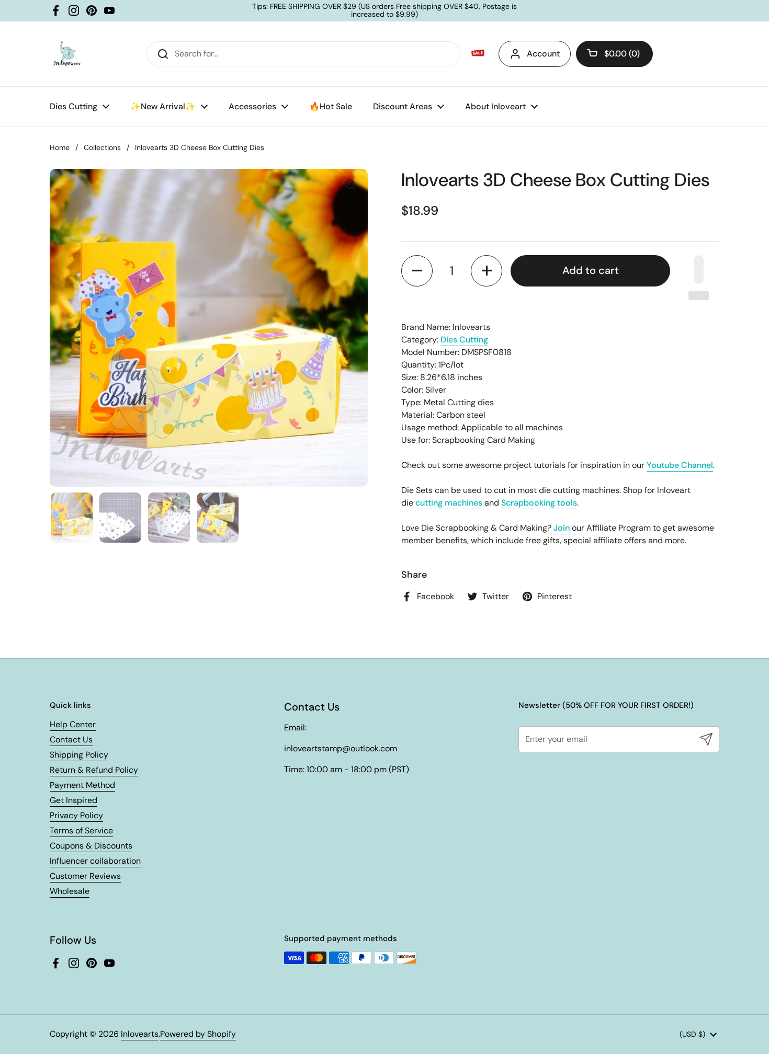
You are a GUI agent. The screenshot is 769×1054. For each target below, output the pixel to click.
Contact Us (71, 739)
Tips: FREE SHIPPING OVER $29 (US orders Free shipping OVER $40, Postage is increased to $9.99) (384, 11)
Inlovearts (140, 1033)
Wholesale (69, 891)
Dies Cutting (464, 339)
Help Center (73, 724)
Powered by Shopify (198, 1033)
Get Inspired (73, 800)
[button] (614, 54)
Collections (102, 147)
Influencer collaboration (95, 860)
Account (543, 53)
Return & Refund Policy (94, 769)
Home (60, 147)
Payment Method (82, 785)
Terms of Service (81, 830)
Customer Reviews (85, 875)
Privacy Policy (76, 815)
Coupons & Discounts (91, 845)
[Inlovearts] (66, 54)
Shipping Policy (79, 754)
